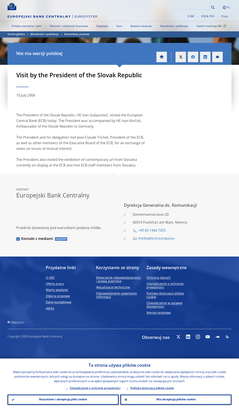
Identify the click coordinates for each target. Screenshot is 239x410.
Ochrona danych (158, 277)
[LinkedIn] (188, 337)
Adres (50, 308)
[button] (219, 7)
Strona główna (16, 34)
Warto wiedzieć (57, 290)
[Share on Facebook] (193, 57)
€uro (119, 26)
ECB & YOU (207, 16)
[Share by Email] (217, 57)
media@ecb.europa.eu (156, 238)
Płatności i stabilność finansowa (69, 26)
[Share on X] (180, 57)
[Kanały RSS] (227, 337)
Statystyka (102, 26)
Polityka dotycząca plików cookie (152, 388)
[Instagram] (198, 337)
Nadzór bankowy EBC (209, 26)
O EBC (190, 16)
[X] (178, 337)
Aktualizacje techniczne (113, 287)
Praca (224, 16)
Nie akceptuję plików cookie (176, 399)
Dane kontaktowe (58, 302)
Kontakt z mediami (37, 239)
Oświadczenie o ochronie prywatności (95, 388)
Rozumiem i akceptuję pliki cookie (63, 399)
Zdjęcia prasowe (58, 296)
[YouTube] (207, 337)
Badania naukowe (141, 26)
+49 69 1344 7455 (152, 231)
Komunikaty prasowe (76, 34)
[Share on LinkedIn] (205, 57)
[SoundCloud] (217, 337)
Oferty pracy (55, 284)
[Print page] (161, 57)
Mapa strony (17, 322)
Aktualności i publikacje (174, 26)
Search (213, 7)
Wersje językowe (158, 313)
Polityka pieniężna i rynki (26, 26)
